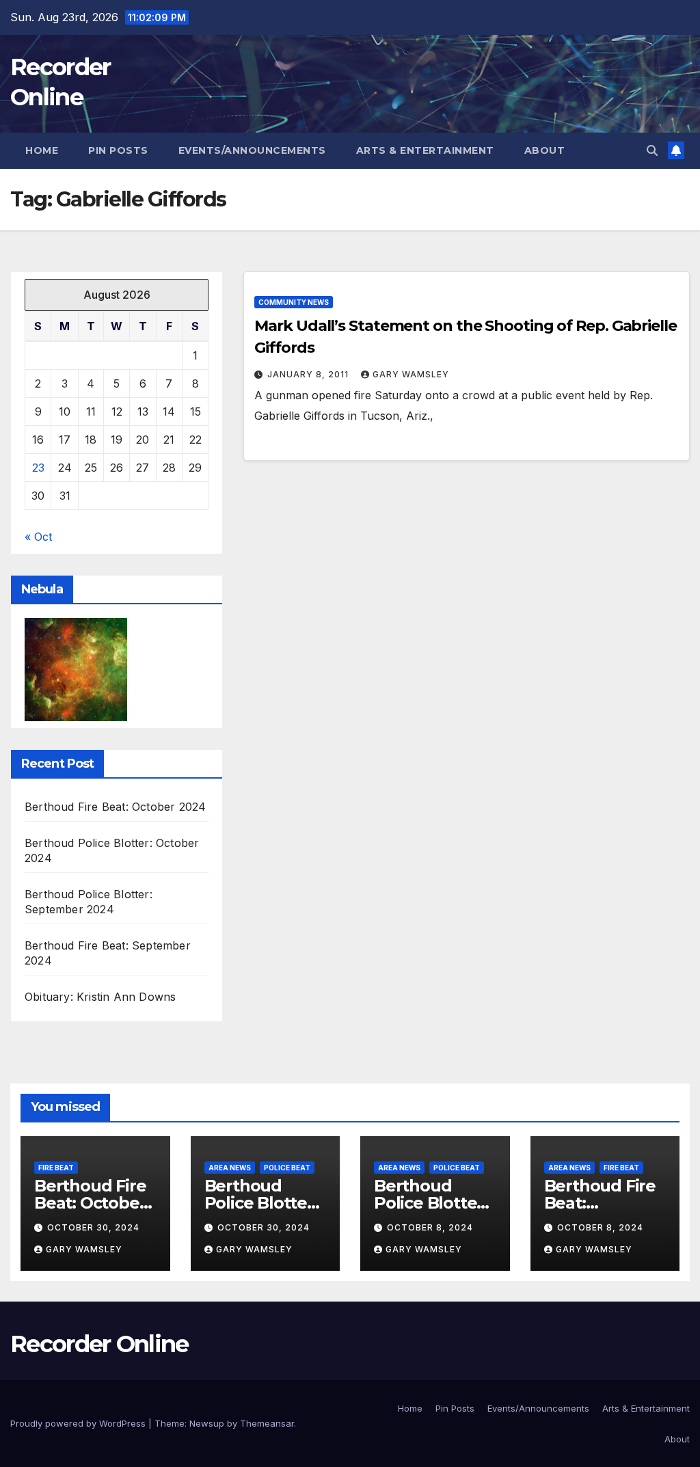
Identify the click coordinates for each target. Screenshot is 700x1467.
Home (41, 150)
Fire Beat (56, 1167)
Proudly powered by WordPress (79, 1423)
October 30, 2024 (93, 1227)
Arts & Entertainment (425, 150)
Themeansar (267, 1423)
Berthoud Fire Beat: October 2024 (115, 806)
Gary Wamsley (411, 374)
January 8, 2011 (309, 374)
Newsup (206, 1423)
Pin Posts (118, 150)
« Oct (38, 536)
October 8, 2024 (430, 1227)
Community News (293, 302)
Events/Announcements (252, 150)
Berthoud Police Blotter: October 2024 (261, 1203)
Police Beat (287, 1167)
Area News (229, 1167)
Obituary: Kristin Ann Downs (100, 997)
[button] (652, 150)
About (544, 150)
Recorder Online (99, 1344)
